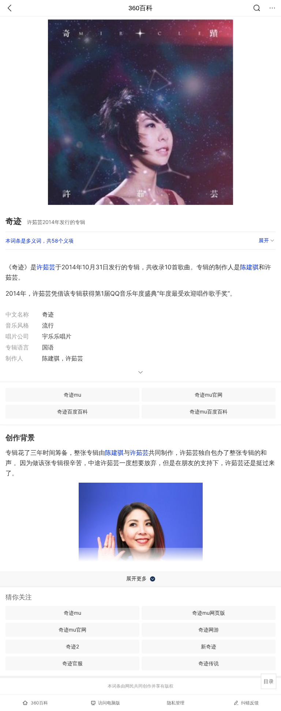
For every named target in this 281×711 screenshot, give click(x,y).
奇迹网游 (208, 629)
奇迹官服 (72, 663)
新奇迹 (208, 646)
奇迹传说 (208, 663)
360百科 (140, 8)
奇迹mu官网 (208, 395)
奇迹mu (72, 395)
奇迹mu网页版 (208, 613)
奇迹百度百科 (72, 411)
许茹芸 (46, 267)
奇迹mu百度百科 (209, 411)
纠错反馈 (250, 703)
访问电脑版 (109, 703)
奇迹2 (72, 646)
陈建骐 (249, 267)
